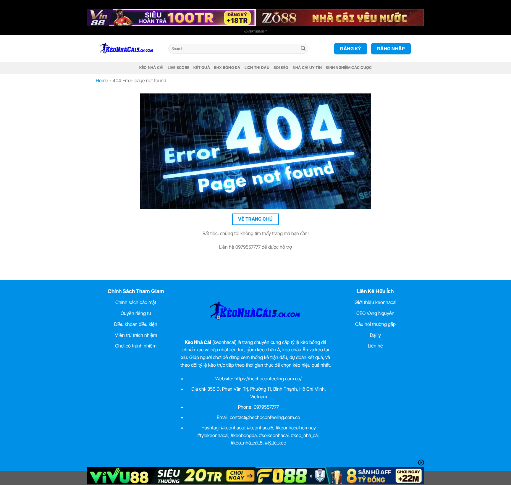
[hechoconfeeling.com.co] (129, 48)
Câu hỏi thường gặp (375, 324)
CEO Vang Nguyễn (375, 313)
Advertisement (255, 31)
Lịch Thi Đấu (257, 67)
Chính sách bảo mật (135, 302)
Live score (179, 67)
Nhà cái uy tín (307, 67)
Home (102, 80)
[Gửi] (303, 49)
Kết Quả (201, 67)
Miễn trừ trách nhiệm (135, 335)
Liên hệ (375, 346)
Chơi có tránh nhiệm (135, 346)
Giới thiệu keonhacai (375, 302)
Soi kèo (281, 67)
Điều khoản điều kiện (135, 324)
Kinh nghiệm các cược (349, 67)
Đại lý (375, 335)
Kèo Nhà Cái (151, 67)
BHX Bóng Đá (227, 67)
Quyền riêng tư (136, 313)
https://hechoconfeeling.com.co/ (268, 378)
